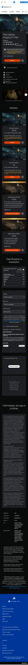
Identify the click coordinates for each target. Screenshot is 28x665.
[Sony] (24, 664)
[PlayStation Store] (7, 7)
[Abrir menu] (1, 2)
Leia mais (5, 343)
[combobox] (14, 297)
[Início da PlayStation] (14, 2)
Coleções (11, 11)
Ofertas (18, 11)
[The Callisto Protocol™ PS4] (12, 95)
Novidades (4, 11)
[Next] (26, 94)
